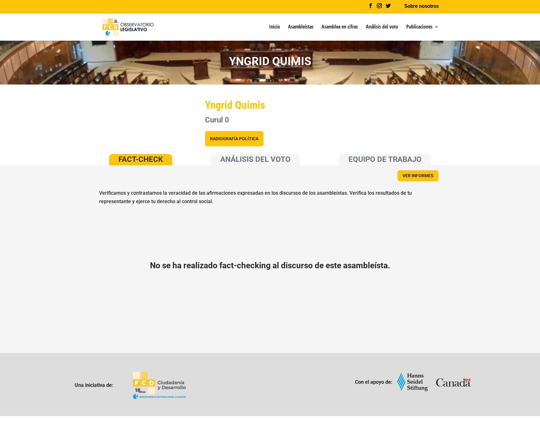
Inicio (274, 27)
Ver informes (417, 175)
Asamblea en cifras (340, 27)
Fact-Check (140, 159)
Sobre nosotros (421, 6)
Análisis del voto (382, 27)
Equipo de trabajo (385, 159)
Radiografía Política (234, 138)
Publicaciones (419, 27)
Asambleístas (300, 27)
